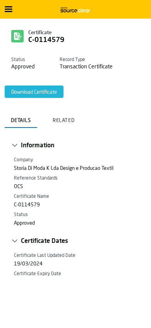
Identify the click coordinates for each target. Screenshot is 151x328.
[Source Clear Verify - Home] (75, 9)
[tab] (21, 117)
